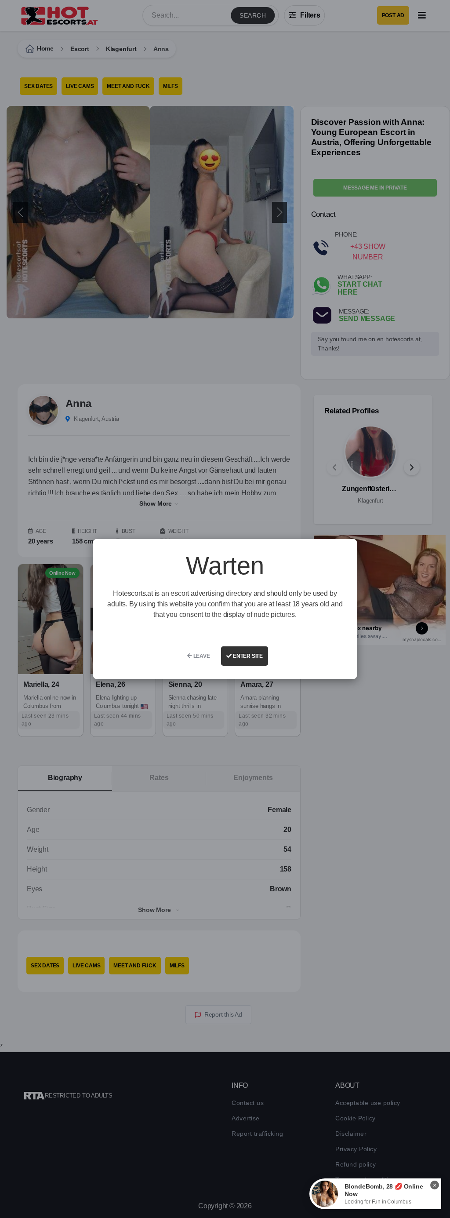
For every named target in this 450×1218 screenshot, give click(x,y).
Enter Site (247, 656)
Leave (201, 656)
